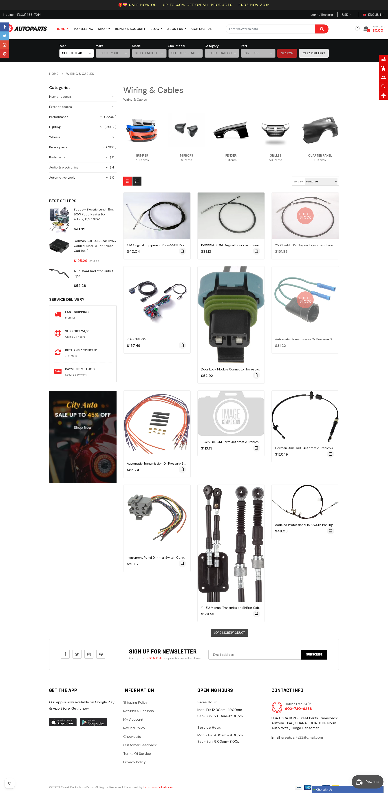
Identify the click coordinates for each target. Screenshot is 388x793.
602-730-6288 (298, 708)
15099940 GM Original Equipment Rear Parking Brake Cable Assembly (252, 245)
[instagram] (4, 44)
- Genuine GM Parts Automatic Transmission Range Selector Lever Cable (255, 442)
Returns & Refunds (138, 711)
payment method (80, 369)
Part (244, 46)
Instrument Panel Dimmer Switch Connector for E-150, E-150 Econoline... (181, 558)
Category (212, 46)
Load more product (229, 633)
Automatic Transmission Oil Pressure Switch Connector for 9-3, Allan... (327, 339)
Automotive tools (62, 177)
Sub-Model (176, 46)
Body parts (57, 157)
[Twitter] (4, 35)
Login (314, 15)
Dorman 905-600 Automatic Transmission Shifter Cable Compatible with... (331, 448)
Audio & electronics (63, 167)
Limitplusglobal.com (158, 787)
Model (136, 46)
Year (62, 46)
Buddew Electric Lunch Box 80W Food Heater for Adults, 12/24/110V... (94, 214)
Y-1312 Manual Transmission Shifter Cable (231, 608)
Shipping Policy (135, 702)
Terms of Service (137, 753)
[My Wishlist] (357, 28)
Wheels (54, 137)
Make (99, 46)
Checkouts (132, 736)
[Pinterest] (4, 53)
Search (287, 53)
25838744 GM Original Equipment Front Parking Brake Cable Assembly (327, 245)
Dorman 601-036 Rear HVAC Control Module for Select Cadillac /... (95, 246)
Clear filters (313, 53)
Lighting (55, 127)
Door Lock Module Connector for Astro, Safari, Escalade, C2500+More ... (254, 369)
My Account (133, 719)
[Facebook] (4, 26)
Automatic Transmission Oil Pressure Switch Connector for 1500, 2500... (180, 463)
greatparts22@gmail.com (302, 737)
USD (351, 15)
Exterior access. (61, 107)
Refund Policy (134, 728)
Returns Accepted (81, 350)
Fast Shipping (77, 312)
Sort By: (298, 181)
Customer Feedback (140, 745)
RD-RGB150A (136, 339)
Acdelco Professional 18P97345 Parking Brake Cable (313, 525)
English (375, 15)
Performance (58, 117)
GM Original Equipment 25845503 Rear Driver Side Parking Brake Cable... (180, 245)
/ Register (325, 15)
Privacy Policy (134, 762)
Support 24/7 (77, 331)
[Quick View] (161, 230)
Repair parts (58, 147)
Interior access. (60, 97)
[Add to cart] (182, 251)
